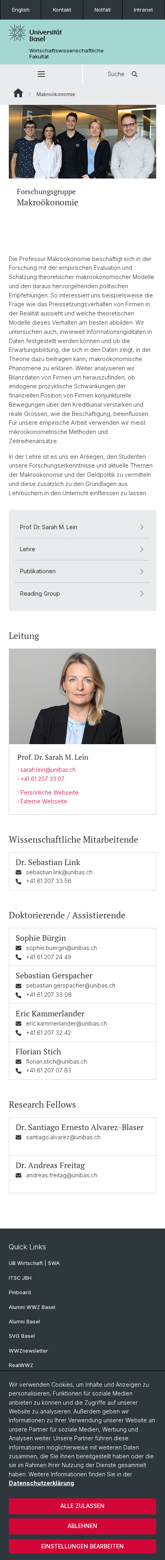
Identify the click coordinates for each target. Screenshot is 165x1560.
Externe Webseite (43, 801)
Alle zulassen (82, 1505)
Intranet (143, 9)
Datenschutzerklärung (41, 1483)
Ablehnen (82, 1525)
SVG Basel (22, 1336)
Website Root (18, 92)
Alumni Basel (24, 1322)
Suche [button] (116, 73)
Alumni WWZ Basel (32, 1307)
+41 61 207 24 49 (48, 957)
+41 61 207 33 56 (48, 880)
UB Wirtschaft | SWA (34, 1263)
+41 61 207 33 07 (42, 778)
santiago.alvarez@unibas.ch (63, 1137)
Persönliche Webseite (49, 792)
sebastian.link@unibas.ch (59, 872)
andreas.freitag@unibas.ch (61, 1175)
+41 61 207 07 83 (48, 1070)
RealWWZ (21, 1365)
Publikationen (38, 571)
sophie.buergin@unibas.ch (61, 947)
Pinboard (20, 1292)
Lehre (27, 549)
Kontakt (62, 9)
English (21, 9)
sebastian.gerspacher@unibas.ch (70, 985)
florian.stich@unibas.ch (56, 1061)
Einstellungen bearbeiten (82, 1546)
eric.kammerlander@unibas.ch (66, 1023)
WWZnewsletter (28, 1351)
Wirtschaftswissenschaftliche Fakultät (66, 54)
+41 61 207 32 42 (48, 1032)
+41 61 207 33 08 (49, 994)
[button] (41, 74)
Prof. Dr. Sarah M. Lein (48, 527)
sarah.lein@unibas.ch (48, 769)
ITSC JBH (20, 1278)
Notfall (103, 9)
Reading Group (40, 593)
